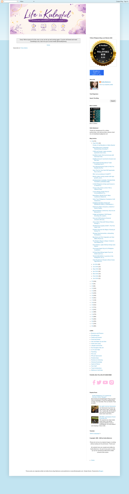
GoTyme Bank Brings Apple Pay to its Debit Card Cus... (103, 253)
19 (92, 295)
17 (92, 300)
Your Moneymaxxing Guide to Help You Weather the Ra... (103, 167)
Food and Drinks (95, 339)
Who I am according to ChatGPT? (102, 174)
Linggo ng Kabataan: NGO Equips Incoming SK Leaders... (102, 215)
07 (92, 323)
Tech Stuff (94, 366)
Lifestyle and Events (96, 345)
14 (92, 307)
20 (92, 293)
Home (48, 45)
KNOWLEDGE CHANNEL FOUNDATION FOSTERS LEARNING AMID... (104, 181)
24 (92, 283)
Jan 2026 (95, 278)
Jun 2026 (95, 266)
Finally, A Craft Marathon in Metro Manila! (104, 145)
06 (92, 326)
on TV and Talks (95, 349)
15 (92, 305)
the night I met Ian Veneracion (107, 406)
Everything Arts (95, 335)
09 (92, 319)
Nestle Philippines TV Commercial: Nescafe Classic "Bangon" (101, 396)
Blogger (101, 471)
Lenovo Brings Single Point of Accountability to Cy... (101, 192)
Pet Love (93, 354)
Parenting (94, 352)
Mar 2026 (95, 273)
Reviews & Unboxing (97, 360)
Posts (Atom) (24, 48)
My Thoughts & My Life (97, 347)
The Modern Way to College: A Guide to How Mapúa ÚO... (103, 241)
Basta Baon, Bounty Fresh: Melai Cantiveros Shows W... (102, 196)
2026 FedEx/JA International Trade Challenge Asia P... (102, 163)
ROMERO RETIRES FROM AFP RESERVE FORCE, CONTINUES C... (103, 203)
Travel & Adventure (96, 368)
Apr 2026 (95, 271)
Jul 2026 (95, 264)
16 (92, 302)
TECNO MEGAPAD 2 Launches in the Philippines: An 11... (103, 256)
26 (92, 141)
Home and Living (96, 343)
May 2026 (96, 269)
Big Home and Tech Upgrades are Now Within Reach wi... (103, 237)
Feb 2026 (95, 276)
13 (92, 309)
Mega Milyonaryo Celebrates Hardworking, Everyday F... (101, 148)
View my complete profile (106, 84)
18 (92, 298)
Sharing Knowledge (96, 362)
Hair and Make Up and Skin (98, 341)
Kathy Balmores (106, 82)
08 (92, 321)
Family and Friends (96, 337)
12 (92, 312)
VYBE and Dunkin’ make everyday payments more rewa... (102, 152)
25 (92, 281)
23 (92, 286)
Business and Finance (97, 333)
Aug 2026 (96, 143)
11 (92, 314)
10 (92, 316)
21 (92, 290)
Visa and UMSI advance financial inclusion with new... (102, 218)
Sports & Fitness (95, 364)
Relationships (95, 358)
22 (92, 288)
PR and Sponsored (96, 356)
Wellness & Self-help (97, 370)
